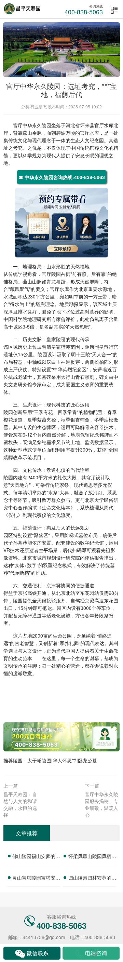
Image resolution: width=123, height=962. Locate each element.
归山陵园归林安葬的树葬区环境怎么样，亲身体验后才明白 (92, 878)
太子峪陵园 (39, 760)
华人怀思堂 (65, 760)
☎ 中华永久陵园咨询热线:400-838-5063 (61, 177)
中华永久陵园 (37, 125)
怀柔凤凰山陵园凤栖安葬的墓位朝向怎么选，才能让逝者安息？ (92, 857)
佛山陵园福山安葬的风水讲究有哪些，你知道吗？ (36, 857)
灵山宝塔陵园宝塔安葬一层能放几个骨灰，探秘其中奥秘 (36, 878)
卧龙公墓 (87, 760)
